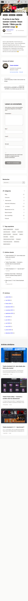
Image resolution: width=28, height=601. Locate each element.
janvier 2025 (8, 329)
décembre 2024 (9, 333)
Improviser (15, 234)
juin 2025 (7, 320)
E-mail (6, 136)
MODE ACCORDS (7, 234)
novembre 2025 (9, 310)
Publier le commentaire (13, 162)
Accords (17, 229)
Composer (18, 239)
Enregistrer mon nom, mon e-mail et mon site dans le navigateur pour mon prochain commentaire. (13, 156)
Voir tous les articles (14, 72)
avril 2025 (7, 323)
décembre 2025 (9, 306)
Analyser (14, 231)
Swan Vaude (19, 15)
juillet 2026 (8, 297)
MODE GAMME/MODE (8, 229)
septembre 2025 (9, 313)
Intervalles (6, 236)
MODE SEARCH (7, 244)
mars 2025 (8, 326)
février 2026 (8, 303)
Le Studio (5, 15)
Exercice (12, 236)
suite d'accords (7, 231)
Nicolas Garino (12, 15)
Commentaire (8, 113)
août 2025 (7, 316)
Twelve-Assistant (9, 29)
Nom (6, 128)
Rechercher (16, 241)
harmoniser (20, 231)
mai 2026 (7, 300)
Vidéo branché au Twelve (9, 239)
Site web (21, 72)
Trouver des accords (8, 241)
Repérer (21, 234)
